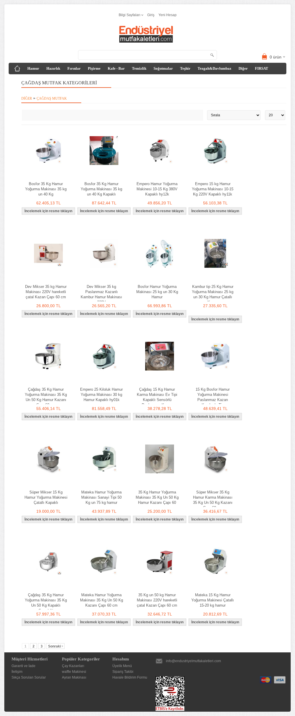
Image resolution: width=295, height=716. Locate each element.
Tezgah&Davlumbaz (214, 68)
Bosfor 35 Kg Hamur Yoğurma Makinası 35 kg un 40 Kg (46, 189)
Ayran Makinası (74, 677)
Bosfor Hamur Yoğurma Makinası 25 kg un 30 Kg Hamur (157, 291)
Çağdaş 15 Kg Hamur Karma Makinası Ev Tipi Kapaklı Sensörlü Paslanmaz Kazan (157, 397)
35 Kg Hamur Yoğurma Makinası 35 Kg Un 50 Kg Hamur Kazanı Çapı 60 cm (157, 500)
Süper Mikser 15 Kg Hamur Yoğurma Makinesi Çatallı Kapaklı (45, 497)
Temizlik (139, 68)
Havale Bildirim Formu (129, 677)
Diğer (243, 68)
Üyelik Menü (122, 666)
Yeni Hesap (167, 15)
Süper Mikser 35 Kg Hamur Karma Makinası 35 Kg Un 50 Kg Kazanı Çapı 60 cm (212, 500)
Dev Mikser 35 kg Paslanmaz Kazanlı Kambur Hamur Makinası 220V (101, 294)
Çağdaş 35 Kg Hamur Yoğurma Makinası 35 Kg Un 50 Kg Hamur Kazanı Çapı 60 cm (46, 397)
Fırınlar (74, 68)
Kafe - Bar (116, 68)
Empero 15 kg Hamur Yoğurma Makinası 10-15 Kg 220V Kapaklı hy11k (212, 189)
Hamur (33, 68)
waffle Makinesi (74, 672)
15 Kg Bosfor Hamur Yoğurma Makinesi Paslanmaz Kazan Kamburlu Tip (213, 397)
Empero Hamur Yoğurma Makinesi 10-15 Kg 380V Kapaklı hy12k (157, 189)
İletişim (17, 672)
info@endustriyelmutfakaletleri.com (193, 661)
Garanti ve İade (23, 666)
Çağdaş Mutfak (52, 98)
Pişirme (94, 68)
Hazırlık (53, 68)
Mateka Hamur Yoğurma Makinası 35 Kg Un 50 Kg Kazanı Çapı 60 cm (101, 600)
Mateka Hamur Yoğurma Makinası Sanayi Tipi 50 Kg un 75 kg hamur (101, 497)
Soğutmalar (163, 68)
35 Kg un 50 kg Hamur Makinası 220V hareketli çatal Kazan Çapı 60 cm (157, 600)
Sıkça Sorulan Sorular (29, 677)
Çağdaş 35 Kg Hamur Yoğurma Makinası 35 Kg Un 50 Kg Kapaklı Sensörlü (46, 603)
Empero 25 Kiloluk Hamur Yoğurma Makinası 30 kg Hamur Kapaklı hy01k (101, 394)
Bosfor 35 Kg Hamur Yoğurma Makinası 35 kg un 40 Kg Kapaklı (101, 189)
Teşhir (185, 68)
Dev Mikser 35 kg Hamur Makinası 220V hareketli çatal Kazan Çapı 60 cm (46, 291)
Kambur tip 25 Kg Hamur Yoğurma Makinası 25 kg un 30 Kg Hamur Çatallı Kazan (212, 294)
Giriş (150, 15)
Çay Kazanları (73, 666)
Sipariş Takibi (122, 672)
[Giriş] (17, 68)
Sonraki (54, 646)
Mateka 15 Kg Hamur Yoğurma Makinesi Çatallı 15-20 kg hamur (212, 600)
